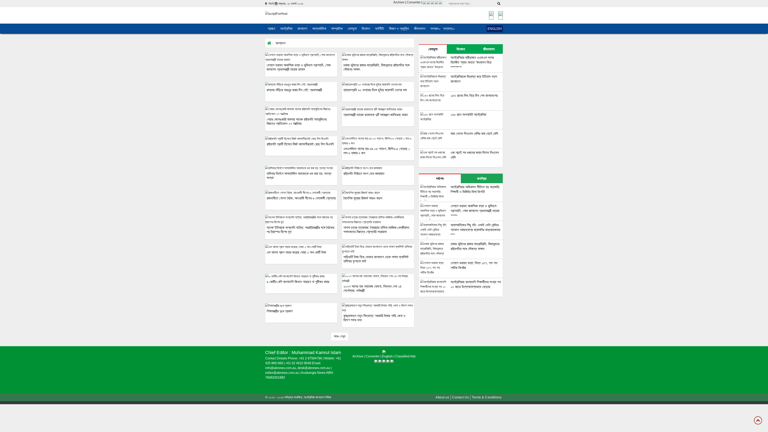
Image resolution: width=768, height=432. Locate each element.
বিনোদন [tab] (461, 49)
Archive (398, 2)
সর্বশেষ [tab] (440, 179)
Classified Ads (405, 356)
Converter (414, 2)
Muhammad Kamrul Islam (316, 352)
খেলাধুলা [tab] (432, 49)
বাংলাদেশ (280, 43)
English (388, 356)
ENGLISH (495, 28)
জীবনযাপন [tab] (489, 49)
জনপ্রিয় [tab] (481, 179)
